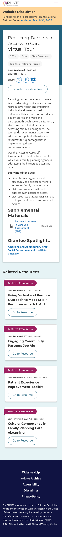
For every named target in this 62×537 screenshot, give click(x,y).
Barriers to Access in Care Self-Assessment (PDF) (25, 226)
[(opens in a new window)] (19, 80)
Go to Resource (23, 312)
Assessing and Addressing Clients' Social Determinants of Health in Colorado (28, 250)
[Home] (11, 3)
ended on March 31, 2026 (36, 20)
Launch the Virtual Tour (28, 89)
